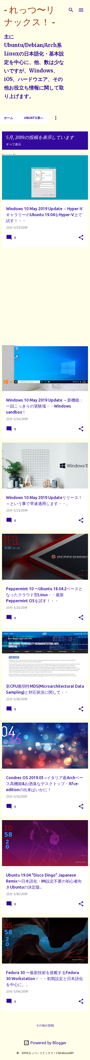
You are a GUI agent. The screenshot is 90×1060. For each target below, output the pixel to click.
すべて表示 (13, 144)
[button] (81, 237)
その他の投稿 (45, 1025)
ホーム (8, 117)
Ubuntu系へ (33, 117)
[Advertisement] (45, 296)
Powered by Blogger (48, 1043)
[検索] (71, 10)
